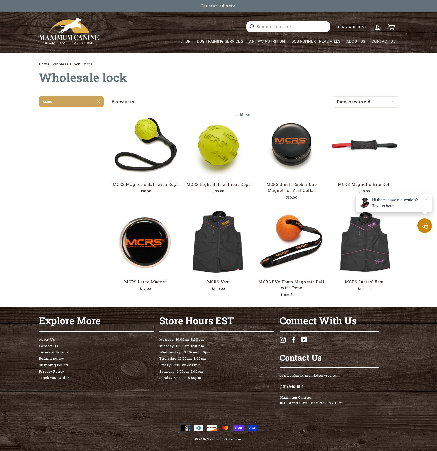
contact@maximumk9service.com (310, 375)
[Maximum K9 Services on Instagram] (283, 340)
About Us (355, 41)
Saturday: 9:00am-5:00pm (181, 371)
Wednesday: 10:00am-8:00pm (185, 352)
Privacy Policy (51, 371)
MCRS (47, 102)
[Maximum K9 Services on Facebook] (293, 340)
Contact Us (384, 41)
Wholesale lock (66, 64)
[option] (218, 6)
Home (44, 64)
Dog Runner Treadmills (315, 41)
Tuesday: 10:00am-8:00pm (181, 345)
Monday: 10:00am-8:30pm (181, 339)
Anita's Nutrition (267, 41)
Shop (185, 41)
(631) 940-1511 (292, 386)
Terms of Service (54, 352)
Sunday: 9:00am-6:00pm (180, 377)
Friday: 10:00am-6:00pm (180, 365)
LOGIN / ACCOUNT (350, 27)
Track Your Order (54, 377)
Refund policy (51, 358)
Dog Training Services (220, 41)
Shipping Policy (53, 365)
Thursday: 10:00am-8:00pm (183, 358)
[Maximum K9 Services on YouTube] (304, 340)
